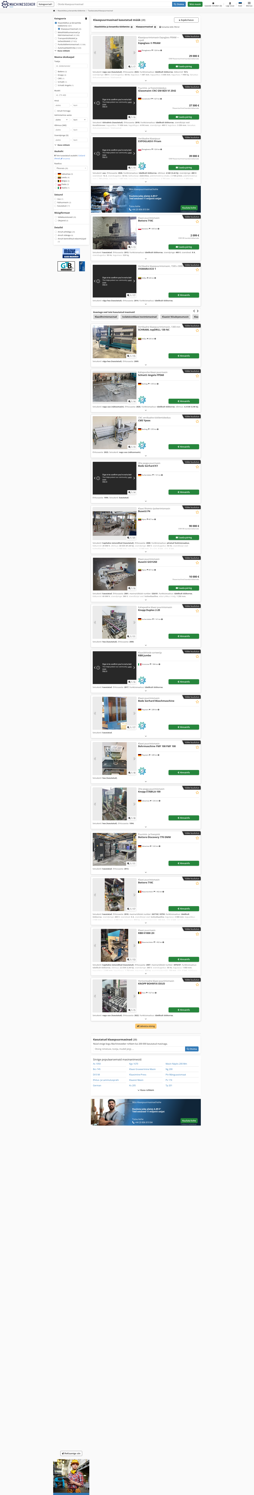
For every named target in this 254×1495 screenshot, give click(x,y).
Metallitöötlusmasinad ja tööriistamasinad (69, 34)
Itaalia (65, 187)
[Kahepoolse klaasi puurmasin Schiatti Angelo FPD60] (114, 387)
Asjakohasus (187, 20)
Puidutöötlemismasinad (71, 44)
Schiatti (62, 82)
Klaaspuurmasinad (71, 29)
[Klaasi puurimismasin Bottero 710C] (114, 233)
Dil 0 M (96, 1074)
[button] (249, 4)
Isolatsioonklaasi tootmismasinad (139, 316)
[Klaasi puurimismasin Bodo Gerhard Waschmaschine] (114, 713)
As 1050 (97, 1063)
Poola (65, 184)
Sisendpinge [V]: (61, 135)
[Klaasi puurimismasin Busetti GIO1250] (114, 574)
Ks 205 (132, 1085)
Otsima (180, 4)
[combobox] (71, 168)
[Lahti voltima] (146, 80)
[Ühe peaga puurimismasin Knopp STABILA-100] (114, 804)
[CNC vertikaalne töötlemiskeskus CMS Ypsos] (114, 432)
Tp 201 (169, 1085)
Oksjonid (63, 220)
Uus (60, 199)
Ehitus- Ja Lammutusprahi (106, 1080)
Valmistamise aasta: (63, 115)
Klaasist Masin (136, 1080)
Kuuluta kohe (189, 207)
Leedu (65, 177)
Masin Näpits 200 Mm (176, 1063)
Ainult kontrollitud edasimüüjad (72, 240)
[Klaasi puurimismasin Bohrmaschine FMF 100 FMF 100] (114, 758)
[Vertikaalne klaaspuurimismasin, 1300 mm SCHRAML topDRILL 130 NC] (114, 342)
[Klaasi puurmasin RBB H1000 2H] (114, 945)
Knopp (62, 75)
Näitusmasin (64, 202)
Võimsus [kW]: (60, 125)
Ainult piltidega (66, 232)
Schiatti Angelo (66, 85)
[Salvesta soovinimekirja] (197, 41)
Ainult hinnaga (63, 111)
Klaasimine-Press (137, 1074)
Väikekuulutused (67, 217)
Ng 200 (169, 1069)
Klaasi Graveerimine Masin (142, 1069)
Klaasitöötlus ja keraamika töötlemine (69, 24)
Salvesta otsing (147, 1026)
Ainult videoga (65, 235)
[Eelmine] (95, 52)
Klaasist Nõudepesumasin (175, 316)
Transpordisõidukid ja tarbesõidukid (67, 39)
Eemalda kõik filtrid (170, 27)
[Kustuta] (131, 26)
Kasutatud (63, 206)
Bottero (62, 71)
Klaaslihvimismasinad (106, 316)
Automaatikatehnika (69, 48)
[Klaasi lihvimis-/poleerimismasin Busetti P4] (114, 523)
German (97, 1085)
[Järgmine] (134, 52)
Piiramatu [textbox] (62, 168)
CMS (61, 78)
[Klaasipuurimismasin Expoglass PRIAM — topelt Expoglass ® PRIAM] (114, 52)
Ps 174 (169, 1080)
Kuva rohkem (147, 1090)
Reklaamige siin (72, 1453)
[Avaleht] (54, 11)
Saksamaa (67, 174)
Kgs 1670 (133, 1063)
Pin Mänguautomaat (176, 1074)
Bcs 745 (97, 1069)
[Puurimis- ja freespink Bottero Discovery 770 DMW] (114, 849)
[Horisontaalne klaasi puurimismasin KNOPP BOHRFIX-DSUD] (114, 996)
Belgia (65, 181)
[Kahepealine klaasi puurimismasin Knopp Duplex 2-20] (114, 622)
